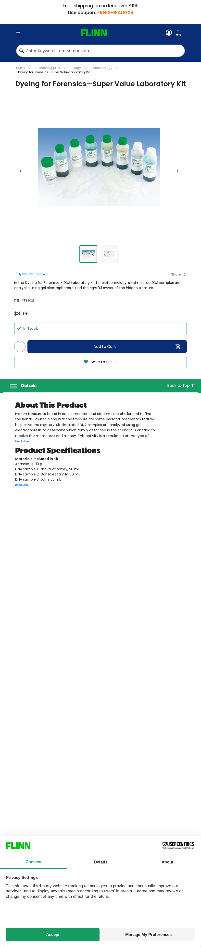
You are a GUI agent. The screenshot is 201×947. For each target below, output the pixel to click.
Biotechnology (101, 68)
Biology (75, 68)
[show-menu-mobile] (18, 32)
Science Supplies (47, 68)
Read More (22, 441)
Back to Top (178, 385)
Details (29, 386)
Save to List (101, 362)
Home (20, 68)
